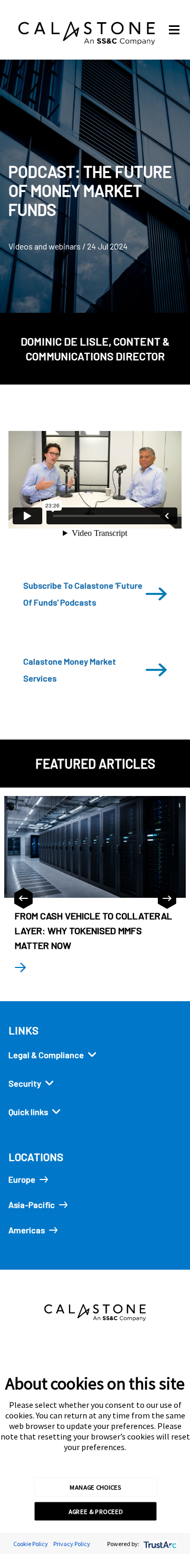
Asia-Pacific (31, 1205)
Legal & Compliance (46, 1055)
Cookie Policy (30, 1544)
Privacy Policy (71, 1544)
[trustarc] (159, 1543)
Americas (26, 1230)
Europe (21, 1179)
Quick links (28, 1112)
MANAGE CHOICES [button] (95, 1486)
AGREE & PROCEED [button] (96, 1511)
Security (24, 1083)
